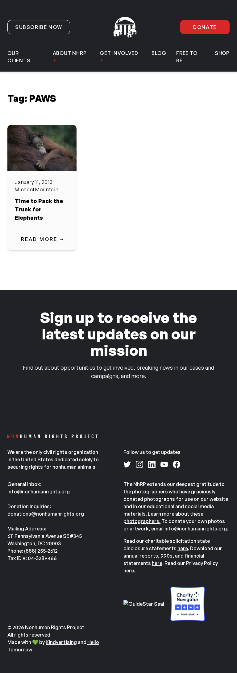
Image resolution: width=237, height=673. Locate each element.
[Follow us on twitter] (127, 464)
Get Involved (119, 53)
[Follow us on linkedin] (152, 464)
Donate (205, 27)
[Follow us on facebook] (176, 464)
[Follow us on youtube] (164, 464)
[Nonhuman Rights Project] (125, 27)
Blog (159, 53)
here (182, 548)
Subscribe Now (38, 27)
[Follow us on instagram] (139, 464)
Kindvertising (61, 642)
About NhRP (70, 53)
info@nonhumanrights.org (195, 529)
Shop (222, 53)
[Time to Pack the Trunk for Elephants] (42, 148)
